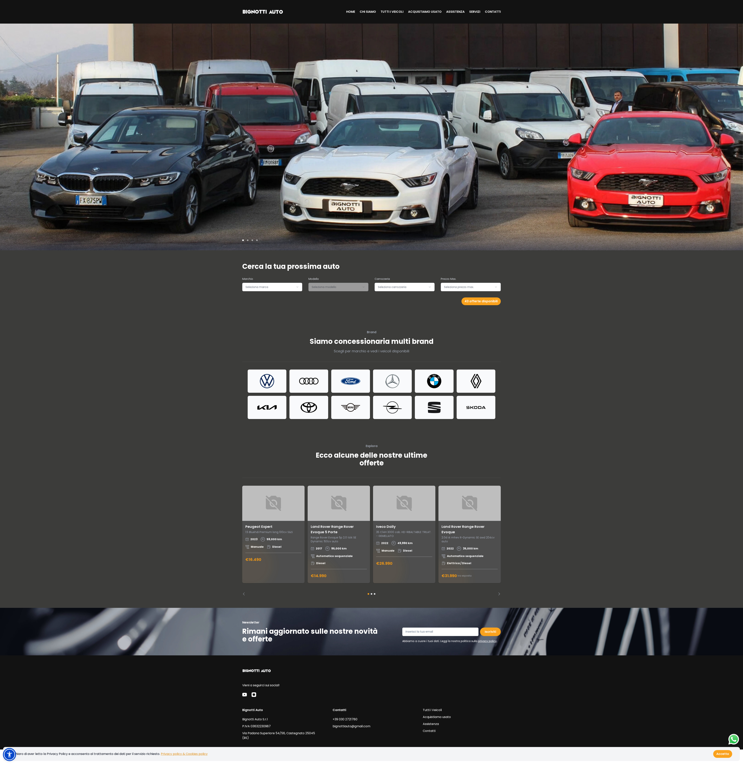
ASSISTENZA (455, 11)
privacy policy (487, 641)
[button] (9, 754)
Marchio (247, 279)
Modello (313, 279)
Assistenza (431, 724)
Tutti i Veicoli (432, 710)
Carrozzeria (382, 279)
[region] (371, 540)
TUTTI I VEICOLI (392, 11)
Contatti (429, 731)
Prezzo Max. (448, 279)
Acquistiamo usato (437, 717)
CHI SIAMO (368, 11)
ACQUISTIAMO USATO (425, 11)
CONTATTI (493, 11)
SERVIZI (474, 11)
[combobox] (272, 287)
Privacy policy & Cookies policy (184, 754)
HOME (350, 11)
